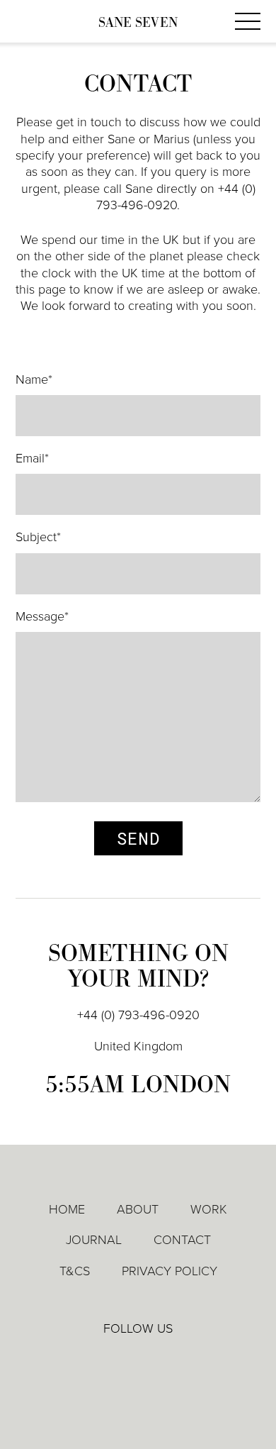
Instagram (179, 1360)
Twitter (138, 1359)
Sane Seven (138, 23)
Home (67, 1209)
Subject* (38, 537)
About (138, 1209)
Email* (32, 458)
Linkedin (97, 1359)
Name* (34, 379)
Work (208, 1209)
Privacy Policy (169, 1271)
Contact (182, 1240)
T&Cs (74, 1271)
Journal (94, 1240)
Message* (42, 616)
